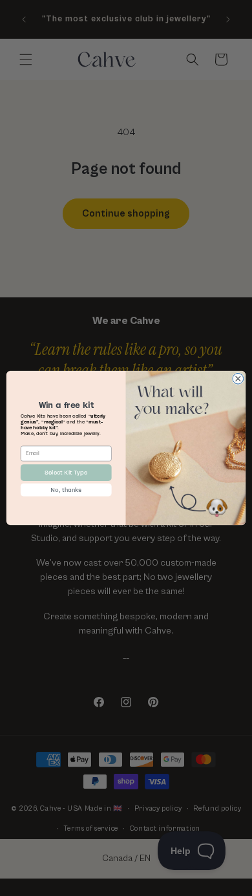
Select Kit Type (66, 472)
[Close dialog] (238, 378)
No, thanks (65, 489)
